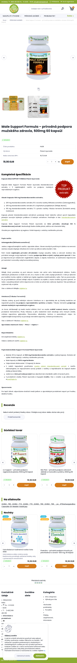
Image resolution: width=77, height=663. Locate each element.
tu (24, 337)
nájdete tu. (24, 321)
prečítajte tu (12, 379)
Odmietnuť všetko (23, 656)
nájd (18, 337)
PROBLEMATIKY (49, 16)
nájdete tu (23, 288)
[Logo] (14, 9)
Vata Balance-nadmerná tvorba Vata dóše (18, 551)
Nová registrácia (68, 2)
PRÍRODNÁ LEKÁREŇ (31, 16)
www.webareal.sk (24, 660)
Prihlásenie (55, 2)
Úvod (4, 20)
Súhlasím (40, 656)
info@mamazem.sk (41, 2)
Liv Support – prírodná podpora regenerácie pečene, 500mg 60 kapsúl (18, 471)
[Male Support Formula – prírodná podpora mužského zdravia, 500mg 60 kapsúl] (38, 57)
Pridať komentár (14, 417)
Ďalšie (69, 16)
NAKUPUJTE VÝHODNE (11, 16)
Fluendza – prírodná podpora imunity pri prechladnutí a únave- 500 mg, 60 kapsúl (57, 552)
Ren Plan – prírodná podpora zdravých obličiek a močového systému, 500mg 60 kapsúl (57, 472)
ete (21, 337)
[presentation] (4, 57)
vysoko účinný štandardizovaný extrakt (50, 366)
